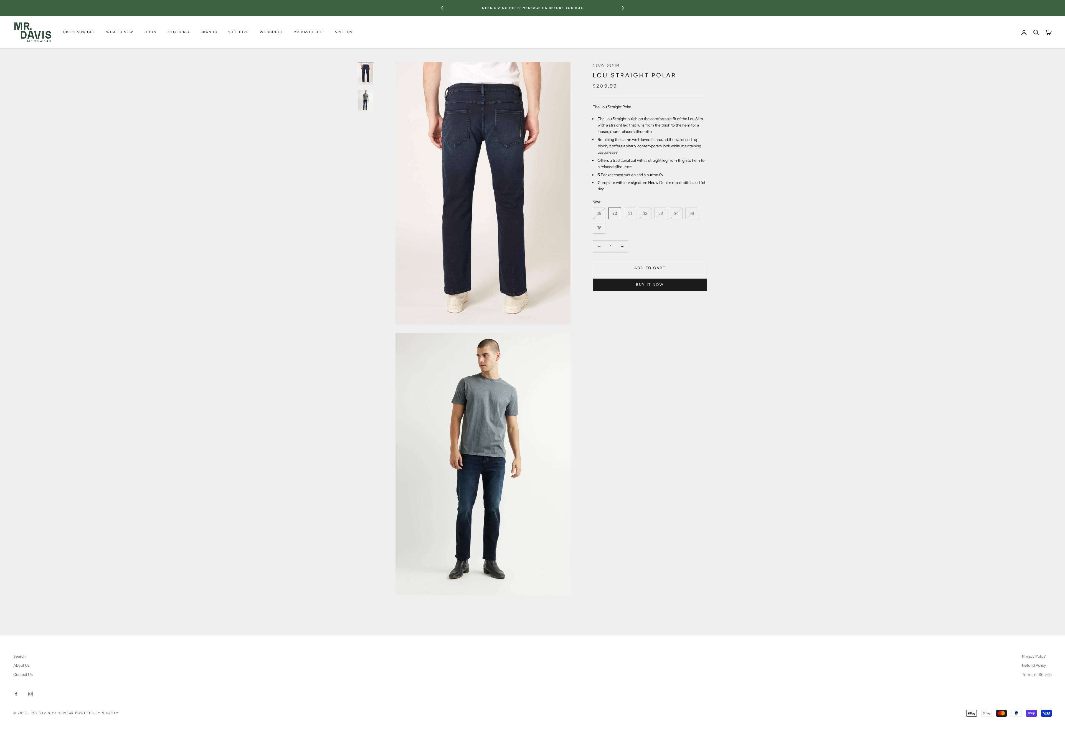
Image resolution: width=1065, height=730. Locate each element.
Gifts (150, 32)
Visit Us (344, 32)
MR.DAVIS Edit (308, 32)
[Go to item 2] (365, 100)
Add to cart (650, 267)
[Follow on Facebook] (16, 694)
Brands (209, 32)
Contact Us (23, 674)
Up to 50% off (79, 32)
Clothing (178, 32)
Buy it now (650, 284)
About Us (21, 665)
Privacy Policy (1034, 656)
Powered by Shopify (97, 713)
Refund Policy (1034, 665)
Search (19, 656)
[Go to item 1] (365, 73)
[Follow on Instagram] (30, 694)
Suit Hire (238, 32)
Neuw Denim (606, 65)
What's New (119, 32)
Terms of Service (1037, 674)
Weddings (271, 32)
